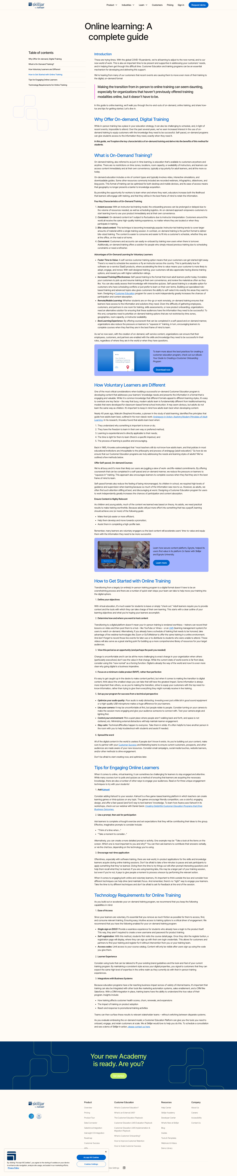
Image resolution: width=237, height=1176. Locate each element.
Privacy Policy (13, 1168)
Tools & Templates (168, 1138)
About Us (195, 1107)
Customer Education (125, 293)
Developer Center (168, 1118)
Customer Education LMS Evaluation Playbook (133, 1123)
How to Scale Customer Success (127, 1146)
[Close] (106, 1152)
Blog (163, 1128)
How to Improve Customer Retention (129, 1141)
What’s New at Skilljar (170, 1123)
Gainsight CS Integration (94, 1133)
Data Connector (90, 1123)
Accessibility (196, 1118)
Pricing (170, 5)
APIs (86, 1148)
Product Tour (89, 1118)
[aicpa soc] (31, 1116)
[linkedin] (124, 1167)
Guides (164, 1133)
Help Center (166, 1107)
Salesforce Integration (93, 1128)
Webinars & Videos (169, 1143)
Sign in (181, 5)
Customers (157, 5)
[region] (56, 1160)
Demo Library (166, 1148)
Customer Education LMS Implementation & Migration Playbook (132, 1129)
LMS (171, 628)
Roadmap (88, 1138)
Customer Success (128, 744)
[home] (36, 4)
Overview (88, 1107)
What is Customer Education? (126, 1107)
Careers (194, 1112)
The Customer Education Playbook (128, 1118)
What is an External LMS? (124, 1112)
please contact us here (139, 1026)
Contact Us (196, 1123)
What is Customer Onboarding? (127, 1136)
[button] (112, 5)
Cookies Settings (112, 1168)
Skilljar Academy (168, 1112)
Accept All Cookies (91, 1157)
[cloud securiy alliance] (39, 1116)
